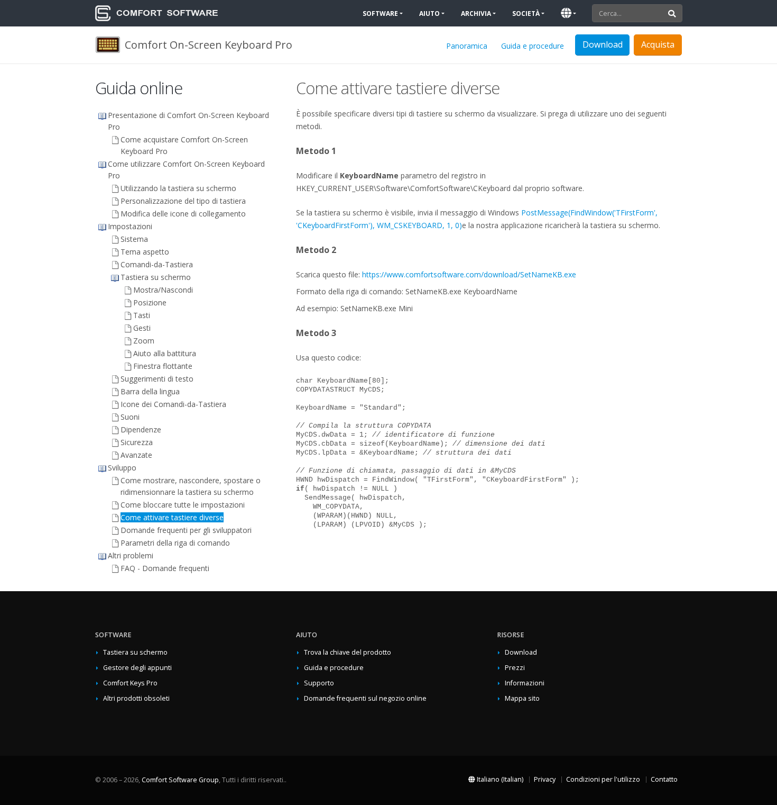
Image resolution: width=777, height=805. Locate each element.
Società (526, 13)
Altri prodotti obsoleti (136, 698)
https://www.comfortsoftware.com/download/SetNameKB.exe (469, 274)
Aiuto (429, 13)
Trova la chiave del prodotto (347, 652)
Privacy (545, 779)
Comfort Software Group (180, 779)
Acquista (657, 44)
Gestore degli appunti (137, 667)
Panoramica (466, 46)
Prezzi (515, 667)
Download (521, 652)
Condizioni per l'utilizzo (603, 779)
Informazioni (524, 683)
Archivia (476, 13)
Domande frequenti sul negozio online (365, 698)
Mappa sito (522, 698)
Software (380, 13)
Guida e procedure (532, 46)
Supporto (319, 683)
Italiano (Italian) (499, 779)
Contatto (664, 779)
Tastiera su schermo (135, 652)
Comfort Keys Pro (130, 683)
